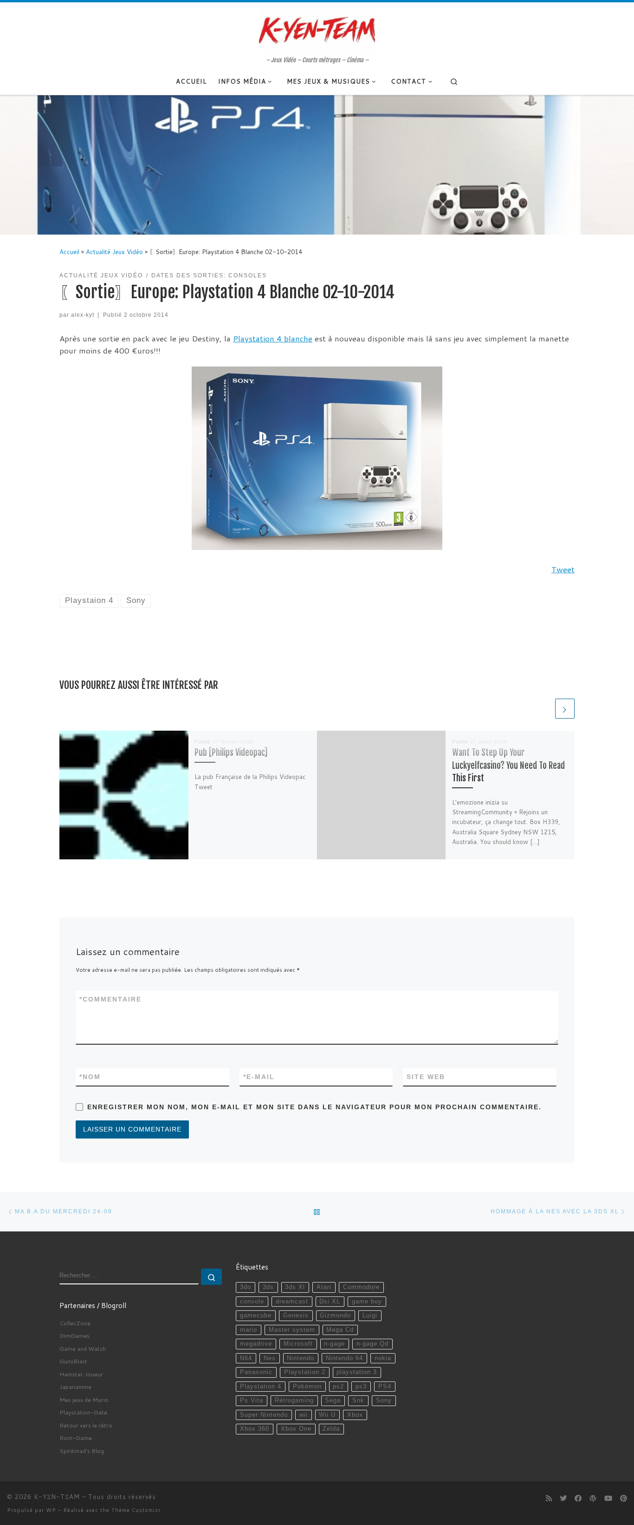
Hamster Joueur (81, 1374)
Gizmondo (335, 1315)
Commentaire (110, 999)
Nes (270, 1358)
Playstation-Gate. (84, 1412)
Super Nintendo (264, 1415)
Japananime (75, 1386)
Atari (324, 1287)
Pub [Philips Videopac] (230, 752)
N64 (246, 1358)
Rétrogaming (294, 1400)
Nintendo (300, 1358)
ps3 (361, 1386)
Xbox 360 (254, 1429)
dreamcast (292, 1301)
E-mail (259, 1076)
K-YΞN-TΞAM (57, 1496)
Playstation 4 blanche (272, 338)
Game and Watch (82, 1348)
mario (248, 1330)
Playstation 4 (260, 1386)
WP (51, 1510)
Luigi (369, 1315)
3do (245, 1287)
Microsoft (298, 1344)
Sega (333, 1400)
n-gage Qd (372, 1344)
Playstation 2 (304, 1372)
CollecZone (75, 1323)
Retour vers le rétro (85, 1425)
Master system (292, 1330)
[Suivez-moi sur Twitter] (563, 1498)
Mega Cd (340, 1330)
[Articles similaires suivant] (565, 708)
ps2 (338, 1386)
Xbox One (296, 1429)
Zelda (331, 1429)
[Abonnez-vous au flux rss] (549, 1498)
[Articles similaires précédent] (543, 708)
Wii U (327, 1415)
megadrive (256, 1344)
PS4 (384, 1386)
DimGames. (75, 1335)
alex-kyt (82, 315)
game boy (367, 1301)
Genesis (296, 1315)
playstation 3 (356, 1372)
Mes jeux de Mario (84, 1399)
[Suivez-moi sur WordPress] (592, 1498)
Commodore (361, 1287)
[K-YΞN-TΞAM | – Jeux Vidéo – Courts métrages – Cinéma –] (317, 29)
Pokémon (307, 1386)
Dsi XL (329, 1301)
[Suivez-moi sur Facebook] (578, 1498)
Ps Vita (251, 1400)
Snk (358, 1400)
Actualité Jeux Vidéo (114, 251)
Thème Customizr (136, 1510)
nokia (383, 1358)
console (252, 1301)
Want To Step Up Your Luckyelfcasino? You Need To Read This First (508, 765)
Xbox (355, 1415)
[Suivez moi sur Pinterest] (623, 1498)
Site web (426, 1076)
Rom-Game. (76, 1437)
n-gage (334, 1344)
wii (303, 1415)
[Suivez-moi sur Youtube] (608, 1498)
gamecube (256, 1315)
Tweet (563, 569)
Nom (90, 1076)
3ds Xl (295, 1287)
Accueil (69, 251)
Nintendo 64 (344, 1358)
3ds (268, 1287)
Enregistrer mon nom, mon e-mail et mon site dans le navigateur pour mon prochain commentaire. (314, 1107)
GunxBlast (73, 1361)
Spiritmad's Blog (81, 1450)
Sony (384, 1400)
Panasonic (256, 1372)
